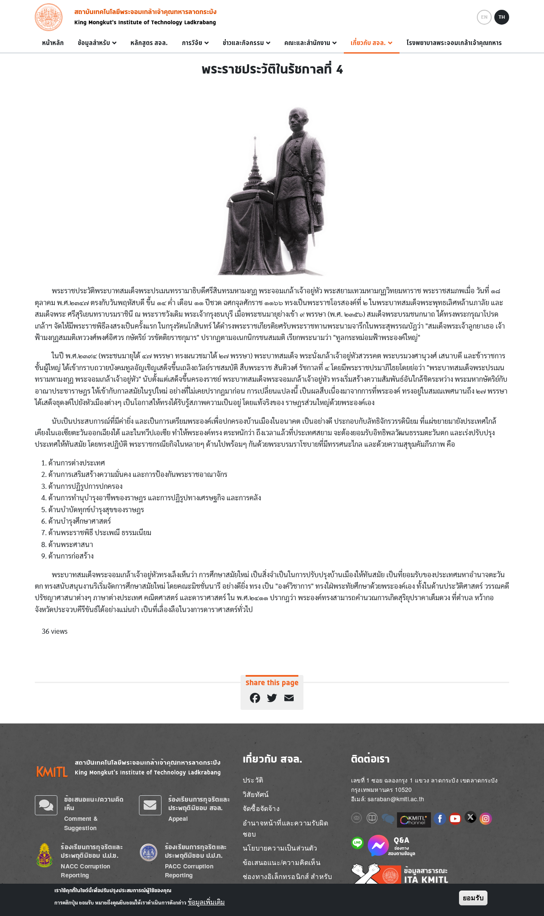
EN (484, 17)
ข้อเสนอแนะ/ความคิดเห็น (281, 862)
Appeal (178, 818)
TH (502, 17)
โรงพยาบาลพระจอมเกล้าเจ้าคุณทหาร (454, 43)
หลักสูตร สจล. (149, 43)
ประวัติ (253, 780)
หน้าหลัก (53, 43)
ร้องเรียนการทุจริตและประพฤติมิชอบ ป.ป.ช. (91, 851)
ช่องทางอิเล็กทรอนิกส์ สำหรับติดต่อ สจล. (287, 881)
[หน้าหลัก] (51, 17)
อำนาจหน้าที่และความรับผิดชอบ (285, 828)
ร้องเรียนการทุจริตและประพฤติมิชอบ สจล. (199, 803)
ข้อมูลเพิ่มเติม (206, 902)
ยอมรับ (473, 898)
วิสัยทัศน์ (256, 794)
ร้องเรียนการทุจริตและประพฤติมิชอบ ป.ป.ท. (196, 851)
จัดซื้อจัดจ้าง (261, 808)
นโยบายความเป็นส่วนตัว (280, 848)
